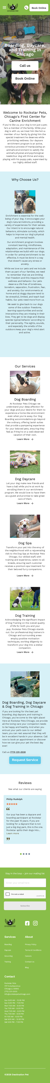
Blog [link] (27, 967)
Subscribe (25, 906)
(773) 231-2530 (18, 752)
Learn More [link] (23, 439)
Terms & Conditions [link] (33, 950)
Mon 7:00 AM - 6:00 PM (14, 1006)
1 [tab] (21, 854)
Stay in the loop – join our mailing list (25, 873)
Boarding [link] (8, 944)
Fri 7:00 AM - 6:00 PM (13, 1017)
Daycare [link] (8, 950)
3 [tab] (26, 854)
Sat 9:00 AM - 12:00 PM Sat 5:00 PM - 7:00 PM (14, 1020)
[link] (38, 7)
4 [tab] (29, 854)
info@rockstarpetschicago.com (17, 994)
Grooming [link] (8, 956)
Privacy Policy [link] (31, 944)
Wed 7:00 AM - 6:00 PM (14, 1011)
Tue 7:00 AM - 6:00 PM (13, 1008)
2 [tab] (23, 854)
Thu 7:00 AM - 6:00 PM (14, 1014)
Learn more (12, 833)
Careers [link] (28, 956)
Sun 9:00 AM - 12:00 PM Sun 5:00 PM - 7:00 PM (14, 1001)
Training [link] (7, 962)
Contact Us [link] (30, 962)
